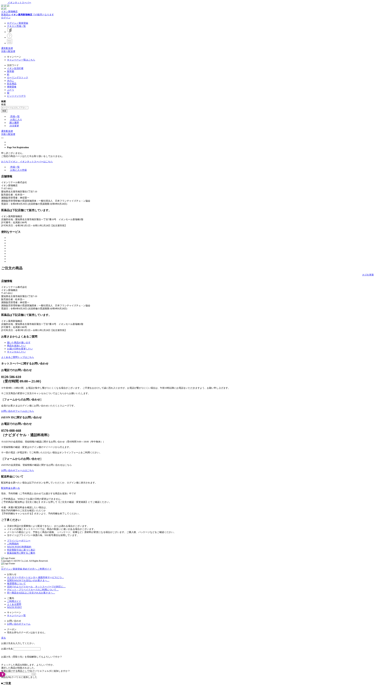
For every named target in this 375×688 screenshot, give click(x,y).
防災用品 (11, 83)
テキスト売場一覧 (16, 26)
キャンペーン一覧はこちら (21, 60)
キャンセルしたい (16, 352)
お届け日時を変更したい (20, 348)
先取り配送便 (8, 51)
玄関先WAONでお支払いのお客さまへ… (28, 580)
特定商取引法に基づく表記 (21, 550)
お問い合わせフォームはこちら (17, 411)
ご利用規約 (13, 543)
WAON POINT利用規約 (19, 547)
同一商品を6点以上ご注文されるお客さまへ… (31, 593)
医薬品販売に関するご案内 (21, 553)
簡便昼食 (11, 87)
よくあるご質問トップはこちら (17, 357)
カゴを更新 (368, 275)
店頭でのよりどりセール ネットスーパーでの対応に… (36, 586)
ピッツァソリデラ (16, 96)
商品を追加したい (16, 345)
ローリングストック (17, 77)
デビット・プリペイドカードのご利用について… (33, 589)
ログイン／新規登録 (17, 23)
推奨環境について (16, 583)
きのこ (10, 80)
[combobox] (14, 107)
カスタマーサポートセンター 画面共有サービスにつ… (35, 577)
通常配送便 (7, 48)
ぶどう (10, 90)
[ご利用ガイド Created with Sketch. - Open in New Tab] (9, 37)
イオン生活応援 (15, 68)
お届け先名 (7, 648)
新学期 (10, 71)
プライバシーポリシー (18, 540)
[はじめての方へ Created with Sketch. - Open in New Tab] (9, 32)
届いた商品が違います (18, 342)
